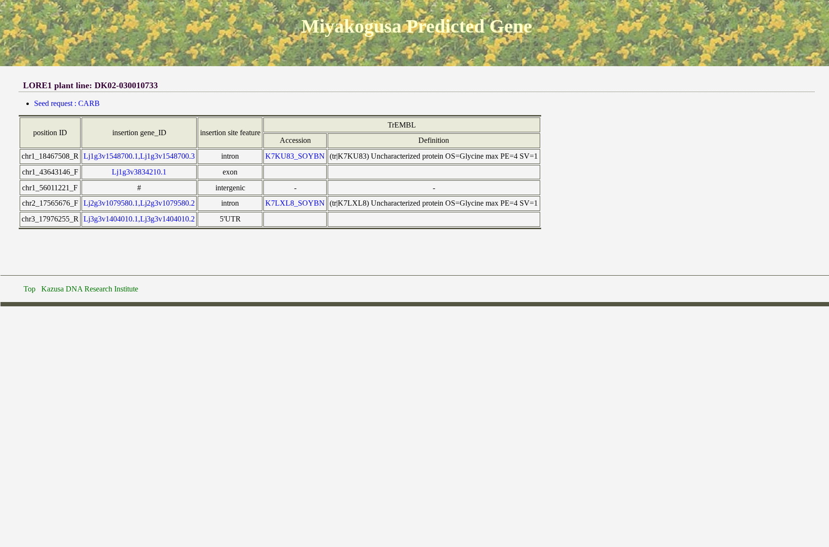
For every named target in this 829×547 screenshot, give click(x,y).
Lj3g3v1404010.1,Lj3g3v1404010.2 (139, 219)
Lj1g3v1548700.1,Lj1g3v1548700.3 (139, 156)
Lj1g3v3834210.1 (139, 172)
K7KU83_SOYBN (295, 156)
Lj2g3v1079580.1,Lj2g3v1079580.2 (139, 203)
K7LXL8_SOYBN (295, 203)
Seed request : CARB (67, 103)
